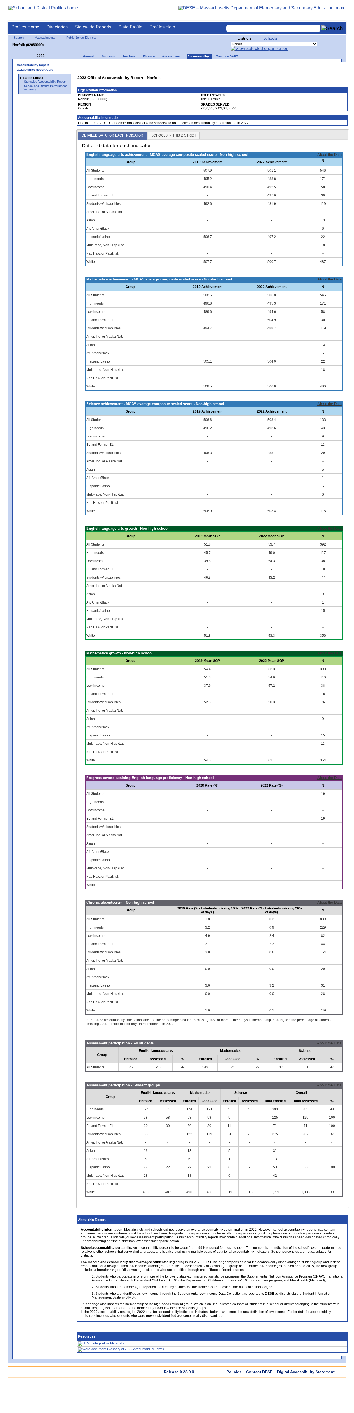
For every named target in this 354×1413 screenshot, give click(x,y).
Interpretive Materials (108, 1343)
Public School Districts (81, 37)
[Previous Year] (33, 56)
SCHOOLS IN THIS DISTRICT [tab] (173, 135)
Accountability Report (33, 65)
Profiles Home (25, 27)
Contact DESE (259, 1372)
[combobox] (273, 28)
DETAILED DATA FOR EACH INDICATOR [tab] (112, 135)
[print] (308, 67)
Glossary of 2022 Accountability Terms (135, 1349)
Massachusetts (45, 37)
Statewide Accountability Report (45, 81)
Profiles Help (162, 27)
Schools (270, 38)
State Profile (130, 27)
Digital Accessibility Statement (306, 1372)
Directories (57, 27)
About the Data (329, 155)
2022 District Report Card (35, 69)
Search (19, 37)
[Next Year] (52, 56)
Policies (234, 1372)
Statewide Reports (93, 27)
